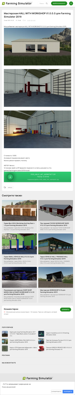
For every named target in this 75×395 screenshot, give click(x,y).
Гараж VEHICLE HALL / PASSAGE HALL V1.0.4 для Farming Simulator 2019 (54, 258)
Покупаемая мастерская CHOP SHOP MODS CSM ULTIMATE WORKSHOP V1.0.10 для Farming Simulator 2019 (19, 292)
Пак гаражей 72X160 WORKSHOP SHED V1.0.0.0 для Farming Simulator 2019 (54, 224)
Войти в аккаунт (59, 3)
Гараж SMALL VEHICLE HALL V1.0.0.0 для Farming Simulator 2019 (19, 258)
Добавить (65, 309)
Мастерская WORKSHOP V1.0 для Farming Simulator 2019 (52, 291)
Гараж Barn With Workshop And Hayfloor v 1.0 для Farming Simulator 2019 (19, 224)
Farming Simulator (19, 3)
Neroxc (10, 187)
